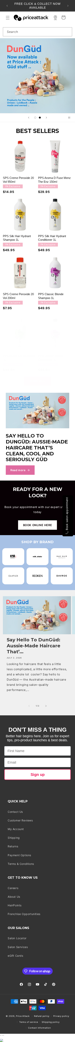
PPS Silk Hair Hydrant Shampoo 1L (17, 238)
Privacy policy (61, 1016)
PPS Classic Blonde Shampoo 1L (50, 296)
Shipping (14, 837)
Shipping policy (51, 1022)
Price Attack (22, 1016)
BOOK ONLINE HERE (37, 525)
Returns (13, 846)
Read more (17, 470)
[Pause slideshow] (71, 117)
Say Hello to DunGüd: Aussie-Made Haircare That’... (33, 645)
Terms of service (28, 1022)
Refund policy (41, 1016)
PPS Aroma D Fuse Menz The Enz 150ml (54, 179)
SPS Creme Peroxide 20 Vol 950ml (18, 179)
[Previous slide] (28, 117)
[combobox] (37, 31)
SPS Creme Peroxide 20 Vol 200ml (18, 296)
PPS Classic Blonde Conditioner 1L (50, 357)
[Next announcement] (68, 6)
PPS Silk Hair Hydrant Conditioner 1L (52, 238)
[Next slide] (46, 117)
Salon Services (18, 947)
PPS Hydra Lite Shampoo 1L (19, 357)
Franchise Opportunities (24, 914)
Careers (13, 888)
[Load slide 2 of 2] (40, 117)
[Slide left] (29, 706)
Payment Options (19, 855)
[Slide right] (46, 706)
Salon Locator (17, 938)
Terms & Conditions (21, 863)
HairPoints (15, 905)
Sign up (38, 774)
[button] (7, 17)
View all (37, 381)
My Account (16, 829)
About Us (14, 896)
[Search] (67, 31)
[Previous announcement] (7, 6)
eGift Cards (15, 955)
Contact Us (15, 811)
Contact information (39, 1027)
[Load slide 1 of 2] (35, 117)
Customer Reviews (20, 820)
